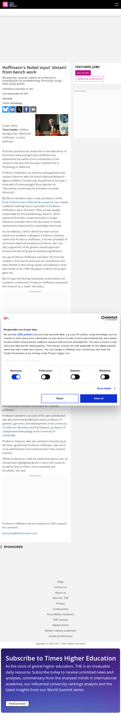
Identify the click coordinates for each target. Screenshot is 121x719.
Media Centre (61, 625)
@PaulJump (16, 103)
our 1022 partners (23, 334)
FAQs (60, 582)
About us (60, 592)
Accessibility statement (60, 614)
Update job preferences (89, 78)
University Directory (60, 636)
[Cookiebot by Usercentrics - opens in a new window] (103, 318)
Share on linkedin (12, 109)
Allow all (98, 398)
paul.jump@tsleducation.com (19, 533)
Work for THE (60, 598)
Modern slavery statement (60, 630)
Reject (59, 398)
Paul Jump (7, 98)
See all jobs (83, 72)
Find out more (17, 703)
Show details (104, 388)
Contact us (60, 587)
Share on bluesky (5, 109)
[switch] (45, 376)
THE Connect (60, 620)
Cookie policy (60, 609)
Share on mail (33, 109)
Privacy (60, 603)
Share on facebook (26, 109)
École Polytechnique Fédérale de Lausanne (27, 202)
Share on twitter (19, 109)
